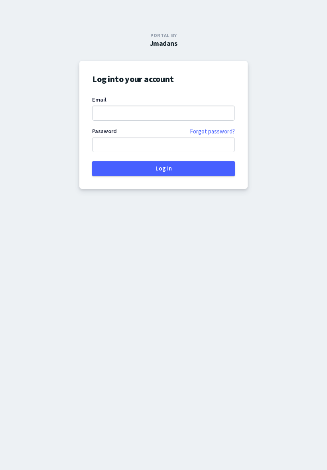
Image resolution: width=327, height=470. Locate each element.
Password (104, 131)
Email (99, 99)
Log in (164, 168)
